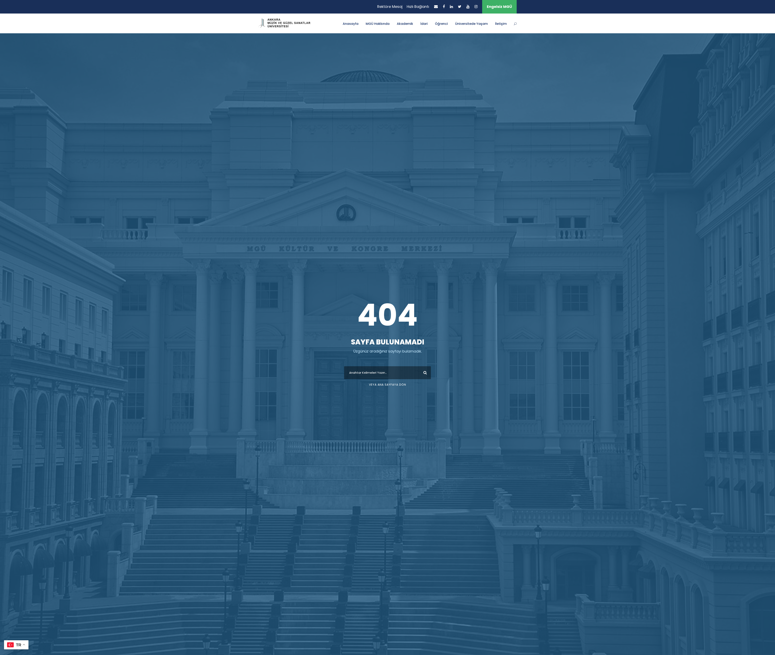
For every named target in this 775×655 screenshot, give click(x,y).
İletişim (501, 23)
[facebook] (444, 6)
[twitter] (459, 6)
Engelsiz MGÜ (499, 6)
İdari (424, 23)
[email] (436, 6)
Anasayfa (350, 23)
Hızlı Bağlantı (418, 6)
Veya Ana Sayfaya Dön (387, 385)
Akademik (405, 23)
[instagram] (476, 6)
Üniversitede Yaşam (471, 23)
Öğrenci (441, 23)
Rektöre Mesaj (389, 6)
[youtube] (467, 6)
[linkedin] (451, 6)
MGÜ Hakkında (378, 23)
